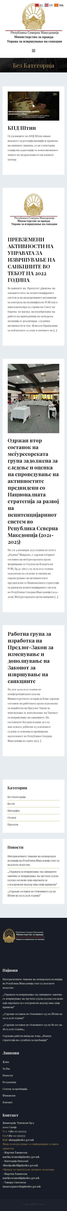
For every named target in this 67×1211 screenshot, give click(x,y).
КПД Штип (22, 127)
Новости (8, 1075)
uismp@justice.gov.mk (21, 1140)
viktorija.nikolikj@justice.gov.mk (20, 1165)
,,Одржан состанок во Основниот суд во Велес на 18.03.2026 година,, (32, 1027)
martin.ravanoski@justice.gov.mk (21, 1156)
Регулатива (9, 1082)
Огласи (12, 817)
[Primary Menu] (33, 51)
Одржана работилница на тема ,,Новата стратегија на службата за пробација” (27, 1038)
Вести (11, 803)
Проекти (13, 824)
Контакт (8, 1102)
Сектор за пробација (15, 1089)
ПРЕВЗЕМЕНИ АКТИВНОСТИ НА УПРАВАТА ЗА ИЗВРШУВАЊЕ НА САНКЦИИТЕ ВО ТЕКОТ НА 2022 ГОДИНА (31, 259)
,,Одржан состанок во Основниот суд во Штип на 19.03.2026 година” (32, 893)
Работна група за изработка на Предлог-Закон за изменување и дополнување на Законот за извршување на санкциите (30, 657)
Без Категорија (17, 797)
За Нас (6, 1068)
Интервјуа (14, 810)
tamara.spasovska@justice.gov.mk (22, 1186)
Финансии (9, 1095)
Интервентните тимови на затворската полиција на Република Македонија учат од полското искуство (33, 860)
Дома (6, 1062)
